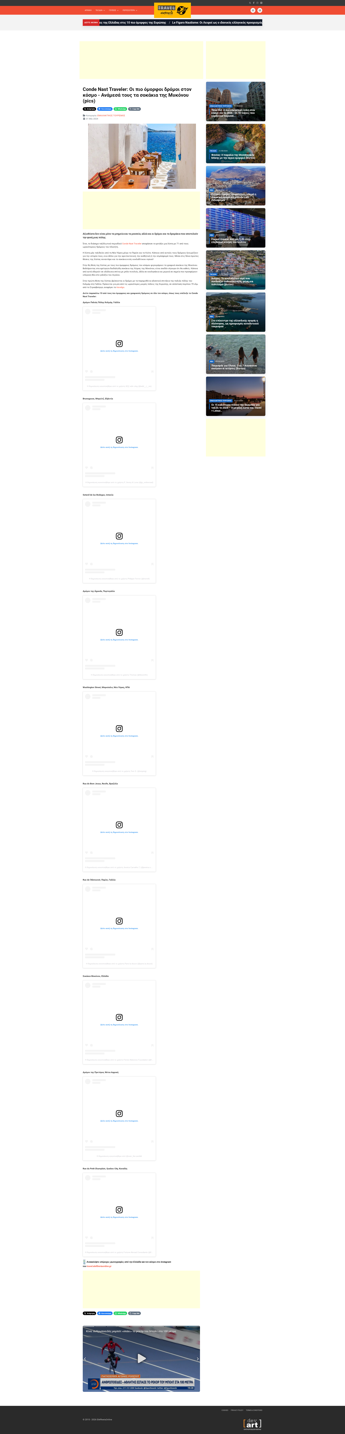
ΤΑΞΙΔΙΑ (213, 151)
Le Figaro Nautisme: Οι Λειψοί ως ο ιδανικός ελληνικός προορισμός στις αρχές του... (141, 22)
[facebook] (253, 3)
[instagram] (257, 3)
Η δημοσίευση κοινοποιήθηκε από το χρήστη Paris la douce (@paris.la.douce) (119, 964)
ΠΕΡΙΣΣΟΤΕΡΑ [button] (129, 10)
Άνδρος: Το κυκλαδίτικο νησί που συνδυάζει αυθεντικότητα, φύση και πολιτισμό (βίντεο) (232, 281)
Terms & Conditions (254, 1410)
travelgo (120, 287)
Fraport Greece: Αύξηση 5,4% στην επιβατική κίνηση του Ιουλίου (231, 241)
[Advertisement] (141, 60)
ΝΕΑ (211, 190)
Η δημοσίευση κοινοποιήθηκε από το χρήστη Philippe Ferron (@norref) (119, 579)
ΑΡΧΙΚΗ (88, 10)
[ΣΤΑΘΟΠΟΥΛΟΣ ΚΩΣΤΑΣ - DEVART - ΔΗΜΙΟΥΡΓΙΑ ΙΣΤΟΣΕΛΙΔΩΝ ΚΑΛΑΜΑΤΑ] (252, 1424)
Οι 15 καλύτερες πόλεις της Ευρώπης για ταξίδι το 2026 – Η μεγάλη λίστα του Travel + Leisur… (236, 407)
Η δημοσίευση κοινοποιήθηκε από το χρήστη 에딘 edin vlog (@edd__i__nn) (119, 386)
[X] (250, 3)
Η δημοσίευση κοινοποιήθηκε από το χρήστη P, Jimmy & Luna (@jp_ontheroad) (119, 482)
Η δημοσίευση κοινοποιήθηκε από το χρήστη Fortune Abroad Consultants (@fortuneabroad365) (126, 1252)
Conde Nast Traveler (131, 243)
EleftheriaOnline (104, 1419)
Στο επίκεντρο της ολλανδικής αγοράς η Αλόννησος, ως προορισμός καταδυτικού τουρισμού (235, 323)
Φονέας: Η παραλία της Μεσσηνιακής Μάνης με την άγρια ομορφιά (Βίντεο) (233, 156)
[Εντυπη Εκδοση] (253, 10)
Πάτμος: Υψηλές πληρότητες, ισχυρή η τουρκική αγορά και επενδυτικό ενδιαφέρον (233, 197)
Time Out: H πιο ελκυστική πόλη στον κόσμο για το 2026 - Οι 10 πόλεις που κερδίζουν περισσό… (233, 113)
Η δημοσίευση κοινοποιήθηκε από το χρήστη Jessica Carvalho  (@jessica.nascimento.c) (123, 867)
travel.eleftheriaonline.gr (99, 1266)
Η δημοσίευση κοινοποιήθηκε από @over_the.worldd (119, 1156)
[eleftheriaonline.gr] (259, 10)
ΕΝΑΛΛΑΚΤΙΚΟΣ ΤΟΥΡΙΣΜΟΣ (111, 115)
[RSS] (261, 3)
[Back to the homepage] (172, 10)
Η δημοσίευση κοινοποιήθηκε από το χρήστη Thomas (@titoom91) (119, 675)
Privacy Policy (237, 1410)
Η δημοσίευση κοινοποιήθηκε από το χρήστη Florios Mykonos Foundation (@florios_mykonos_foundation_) (131, 1060)
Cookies (225, 1410)
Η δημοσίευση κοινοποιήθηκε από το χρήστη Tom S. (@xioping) (119, 771)
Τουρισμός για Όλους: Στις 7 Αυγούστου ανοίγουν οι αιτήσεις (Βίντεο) (234, 367)
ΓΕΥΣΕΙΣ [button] (112, 10)
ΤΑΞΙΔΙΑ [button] (99, 10)
